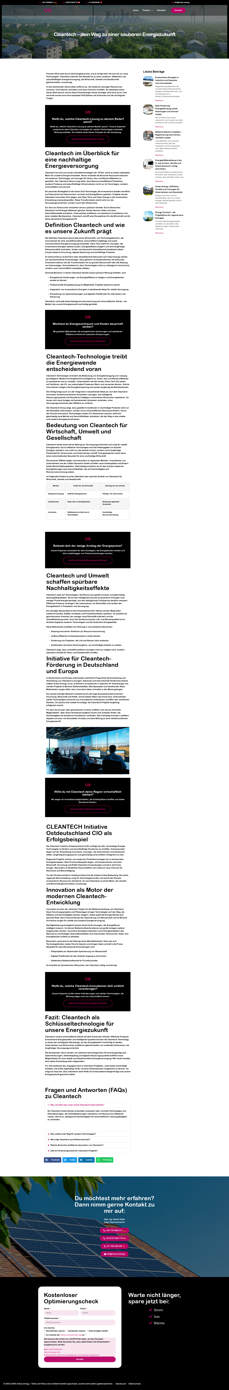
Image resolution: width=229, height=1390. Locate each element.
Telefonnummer (51, 1318)
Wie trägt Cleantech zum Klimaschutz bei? (70, 1140)
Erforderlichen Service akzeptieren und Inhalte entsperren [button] (71, 1355)
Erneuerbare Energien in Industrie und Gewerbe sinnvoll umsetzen (167, 80)
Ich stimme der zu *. (66, 1335)
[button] (87, 1105)
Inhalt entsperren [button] (52, 1352)
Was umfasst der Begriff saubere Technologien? (73, 1134)
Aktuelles (161, 10)
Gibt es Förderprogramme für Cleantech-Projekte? (74, 1151)
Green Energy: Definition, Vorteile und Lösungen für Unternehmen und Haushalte (168, 189)
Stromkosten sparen (55, 1331)
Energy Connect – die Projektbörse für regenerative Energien (169, 215)
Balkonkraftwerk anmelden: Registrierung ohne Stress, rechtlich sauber (168, 135)
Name (47, 1309)
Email (83, 1309)
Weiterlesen (159, 100)
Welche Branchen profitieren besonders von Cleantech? (77, 1145)
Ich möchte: (49, 1328)
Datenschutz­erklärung (71, 1335)
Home (135, 10)
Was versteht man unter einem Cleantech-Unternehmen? (77, 1105)
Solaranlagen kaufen (98, 1331)
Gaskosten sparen (77, 1331)
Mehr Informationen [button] (53, 1349)
